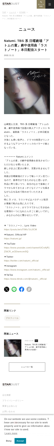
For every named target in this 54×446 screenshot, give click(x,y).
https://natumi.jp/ (12, 238)
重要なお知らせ (9, 406)
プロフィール (12, 318)
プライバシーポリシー (13, 400)
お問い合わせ (8, 411)
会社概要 (6, 395)
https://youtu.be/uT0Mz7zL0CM (20, 229)
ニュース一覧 (27, 367)
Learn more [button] (11, 433)
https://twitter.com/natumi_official (21, 260)
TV (36, 340)
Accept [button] (20, 441)
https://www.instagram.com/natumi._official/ (27, 269)
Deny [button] (9, 441)
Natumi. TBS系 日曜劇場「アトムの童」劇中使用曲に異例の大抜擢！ (36, 347)
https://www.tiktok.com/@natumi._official (25, 279)
